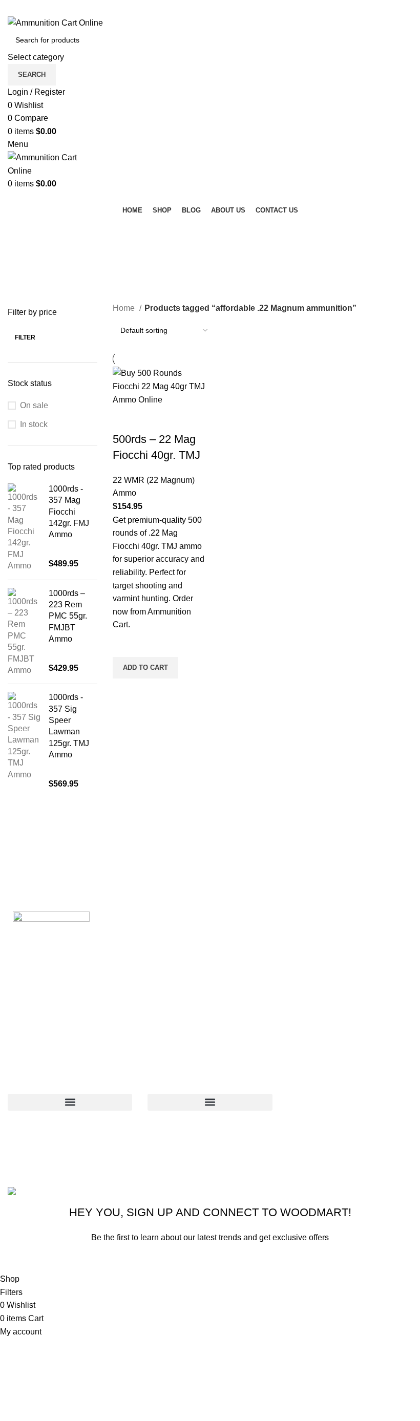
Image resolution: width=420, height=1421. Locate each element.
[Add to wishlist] (125, 644)
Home (125, 308)
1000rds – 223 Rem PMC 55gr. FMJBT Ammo (68, 616)
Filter (25, 337)
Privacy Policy (275, 1261)
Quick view (125, 691)
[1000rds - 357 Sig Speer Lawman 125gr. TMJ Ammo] (24, 741)
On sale (34, 405)
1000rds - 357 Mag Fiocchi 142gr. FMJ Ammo (69, 511)
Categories (29, 279)
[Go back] (20, 229)
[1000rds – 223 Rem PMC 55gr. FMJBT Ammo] (24, 632)
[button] (145, 667)
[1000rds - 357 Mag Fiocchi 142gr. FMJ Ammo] (24, 527)
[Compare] (125, 419)
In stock (34, 424)
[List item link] (350, 1122)
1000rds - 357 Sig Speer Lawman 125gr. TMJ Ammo (69, 726)
